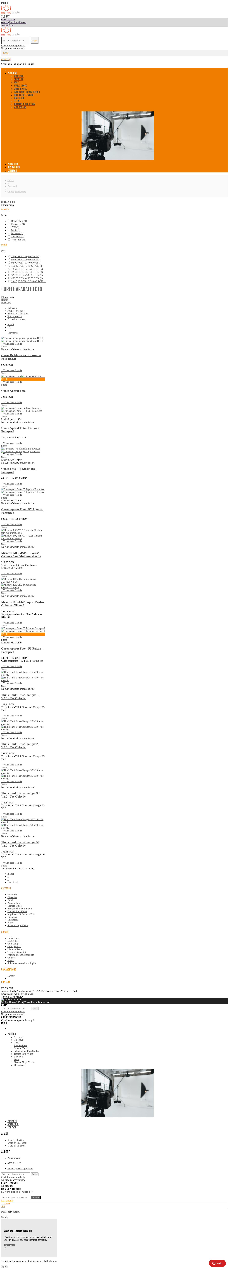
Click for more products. (13, 45)
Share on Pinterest (16, 1145)
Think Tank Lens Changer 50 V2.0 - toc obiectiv (20, 844)
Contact (12, 170)
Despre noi (13, 167)
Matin (15, 230)
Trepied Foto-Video (23, 95)
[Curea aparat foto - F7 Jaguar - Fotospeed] (23, 490)
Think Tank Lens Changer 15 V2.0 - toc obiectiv (20, 696)
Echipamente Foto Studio (27, 91)
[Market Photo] (10, 13)
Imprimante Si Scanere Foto (21, 914)
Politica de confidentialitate (20, 955)
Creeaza (35, 1197)
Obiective (18, 79)
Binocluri (19, 98)
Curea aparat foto (13, 390)
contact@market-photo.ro (20, 1168)
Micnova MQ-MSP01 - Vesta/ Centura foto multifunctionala (21, 554)
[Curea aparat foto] (21, 376)
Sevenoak (17, 236)
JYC (15, 227)
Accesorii (19, 76)
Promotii (12, 164)
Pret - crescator (14, 316)
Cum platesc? (14, 946)
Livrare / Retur (14, 949)
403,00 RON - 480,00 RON (27, 278)
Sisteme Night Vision (24, 104)
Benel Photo (19, 221)
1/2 (9, 327)
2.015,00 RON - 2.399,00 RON (28, 281)
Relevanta (6, 302)
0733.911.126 (14, 1163)
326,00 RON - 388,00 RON (27, 275)
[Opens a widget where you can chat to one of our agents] (217, 1263)
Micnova (17, 233)
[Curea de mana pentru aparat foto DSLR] (22, 339)
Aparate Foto (20, 85)
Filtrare (4, 300)
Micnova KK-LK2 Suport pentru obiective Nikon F (22, 603)
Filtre (17, 101)
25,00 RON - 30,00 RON (25, 256)
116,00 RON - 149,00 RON (27, 265)
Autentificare (13, 1158)
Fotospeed (18, 224)
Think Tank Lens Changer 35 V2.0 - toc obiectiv (20, 794)
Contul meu (13, 938)
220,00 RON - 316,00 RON (27, 272)
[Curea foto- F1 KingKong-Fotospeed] (20, 450)
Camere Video (20, 88)
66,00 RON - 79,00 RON (25, 259)
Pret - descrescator (16, 319)
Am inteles (9, 1245)
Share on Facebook (16, 1143)
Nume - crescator (15, 310)
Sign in (4, 1217)
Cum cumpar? (14, 943)
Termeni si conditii (16, 952)
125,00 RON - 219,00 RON (27, 269)
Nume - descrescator (17, 313)
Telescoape (12, 919)
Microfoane (20, 107)
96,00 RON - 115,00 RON (26, 262)
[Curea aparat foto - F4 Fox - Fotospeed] (21, 409)
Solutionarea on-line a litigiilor (22, 963)
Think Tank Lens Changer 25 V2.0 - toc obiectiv (20, 745)
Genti (16, 82)
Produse (12, 73)
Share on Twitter (15, 1140)
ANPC (10, 960)
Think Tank (18, 239)
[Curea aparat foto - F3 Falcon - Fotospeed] (23, 629)
